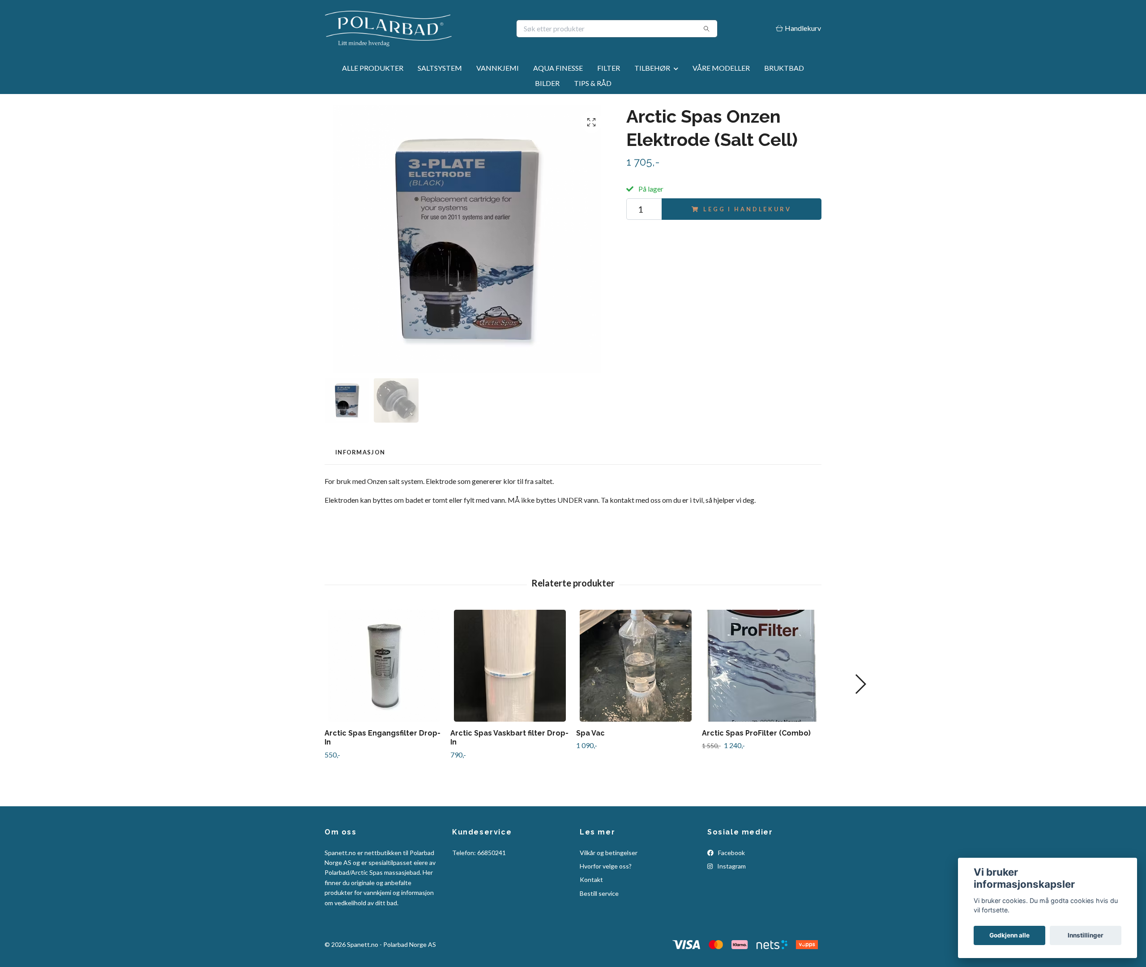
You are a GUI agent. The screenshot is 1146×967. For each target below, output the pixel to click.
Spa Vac (590, 733)
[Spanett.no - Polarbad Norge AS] (449, 29)
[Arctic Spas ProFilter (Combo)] (761, 666)
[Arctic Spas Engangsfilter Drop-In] (384, 666)
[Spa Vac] (635, 666)
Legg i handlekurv (747, 209)
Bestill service (599, 893)
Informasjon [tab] (360, 452)
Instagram (731, 866)
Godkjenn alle (1009, 935)
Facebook (731, 852)
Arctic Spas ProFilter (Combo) (756, 733)
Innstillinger (1085, 935)
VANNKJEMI (497, 68)
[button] (860, 684)
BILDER (547, 83)
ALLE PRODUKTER (372, 68)
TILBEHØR (652, 68)
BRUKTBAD (784, 68)
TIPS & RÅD (592, 83)
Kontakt (591, 879)
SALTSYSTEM (440, 68)
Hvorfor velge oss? (606, 866)
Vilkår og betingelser (608, 852)
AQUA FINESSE (558, 68)
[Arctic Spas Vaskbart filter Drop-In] (509, 666)
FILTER (608, 68)
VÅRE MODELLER (721, 68)
